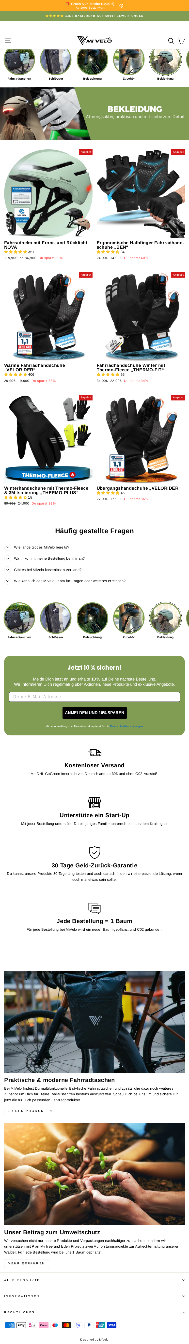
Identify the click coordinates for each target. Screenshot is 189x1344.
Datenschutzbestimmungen (126, 726)
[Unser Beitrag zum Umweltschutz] (94, 1174)
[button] (16, 252)
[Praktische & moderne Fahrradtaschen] (94, 1022)
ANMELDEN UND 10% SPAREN (94, 713)
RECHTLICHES (19, 1312)
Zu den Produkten (30, 1111)
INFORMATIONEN (22, 1296)
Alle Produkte (22, 1280)
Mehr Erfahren (26, 1263)
